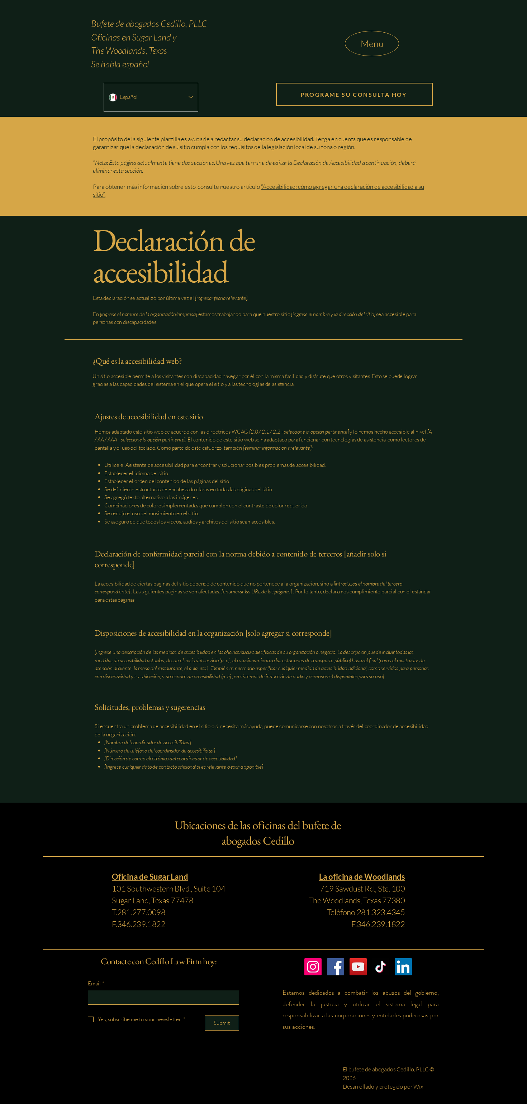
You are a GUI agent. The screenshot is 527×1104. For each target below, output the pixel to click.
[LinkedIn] (403, 966)
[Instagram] (313, 966)
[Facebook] (335, 966)
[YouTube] (358, 966)
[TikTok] (380, 966)
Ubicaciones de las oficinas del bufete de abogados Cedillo (258, 832)
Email (96, 983)
